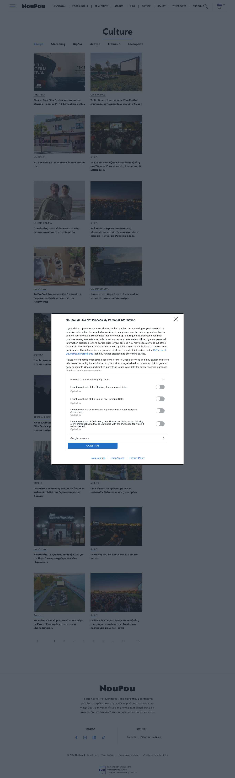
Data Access (117, 458)
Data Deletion (98, 458)
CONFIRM (92, 445)
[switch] (160, 387)
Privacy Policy (137, 458)
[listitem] (117, 379)
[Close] (177, 320)
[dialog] (117, 389)
